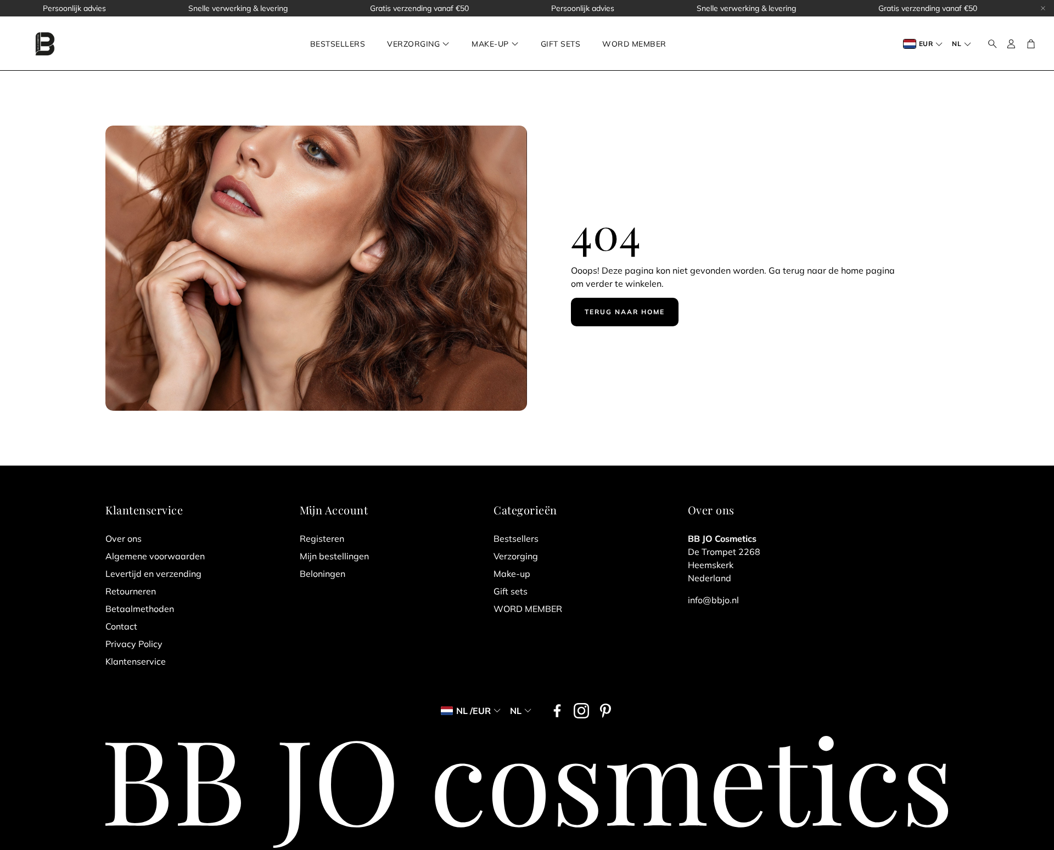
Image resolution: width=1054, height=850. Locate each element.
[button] (989, 44)
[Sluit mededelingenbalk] (1043, 8)
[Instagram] (581, 710)
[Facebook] (557, 710)
